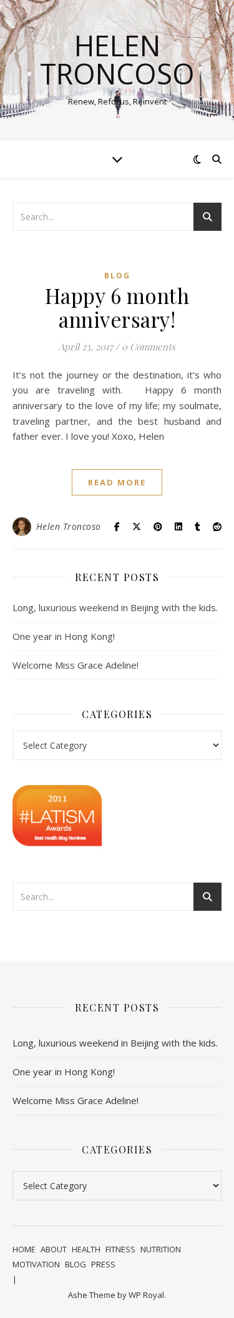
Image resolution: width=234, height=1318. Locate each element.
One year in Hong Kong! (63, 636)
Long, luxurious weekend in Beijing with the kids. (115, 607)
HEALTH (86, 1249)
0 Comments (148, 346)
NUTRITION (160, 1249)
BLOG (75, 1264)
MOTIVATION (36, 1264)
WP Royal (146, 1294)
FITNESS (120, 1249)
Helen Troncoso (117, 59)
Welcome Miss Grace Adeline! (75, 665)
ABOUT (54, 1249)
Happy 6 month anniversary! (117, 307)
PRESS (103, 1264)
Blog (117, 275)
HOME (24, 1249)
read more (117, 482)
